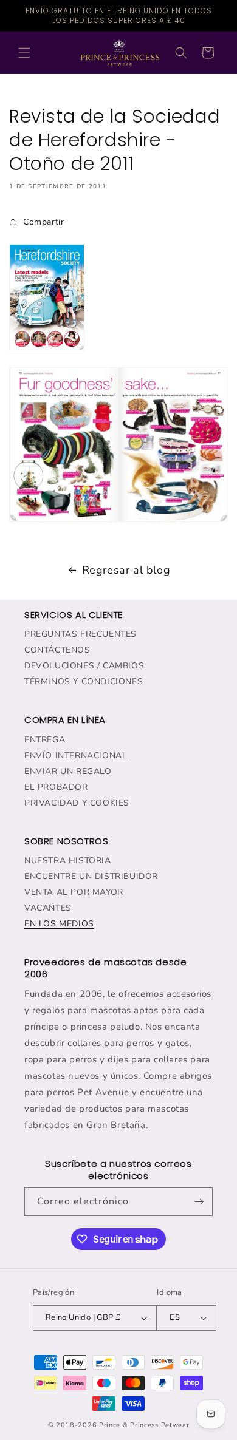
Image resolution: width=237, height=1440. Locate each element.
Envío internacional (75, 755)
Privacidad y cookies (76, 803)
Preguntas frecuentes (80, 634)
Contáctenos (57, 650)
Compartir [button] (43, 222)
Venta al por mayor (73, 892)
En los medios (59, 923)
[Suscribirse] (198, 1201)
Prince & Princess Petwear (144, 1425)
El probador (56, 787)
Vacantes (48, 908)
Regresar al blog (126, 570)
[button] (24, 52)
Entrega (44, 739)
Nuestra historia (67, 860)
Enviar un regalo (68, 771)
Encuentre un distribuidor (91, 876)
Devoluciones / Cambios (84, 665)
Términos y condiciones (83, 681)
